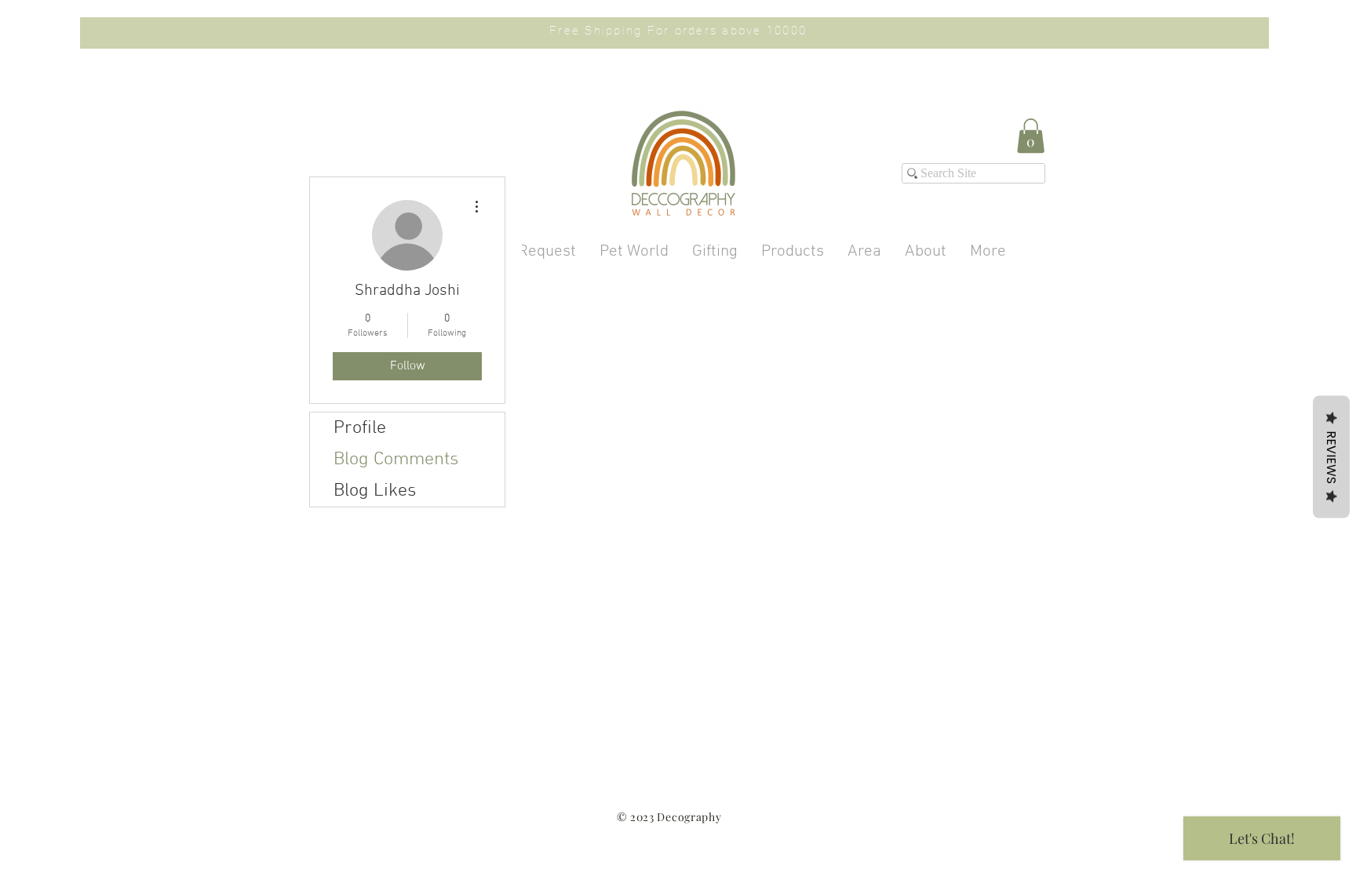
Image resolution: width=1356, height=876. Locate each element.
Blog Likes (375, 491)
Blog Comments (396, 460)
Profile (360, 428)
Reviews (1331, 456)
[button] (1030, 135)
